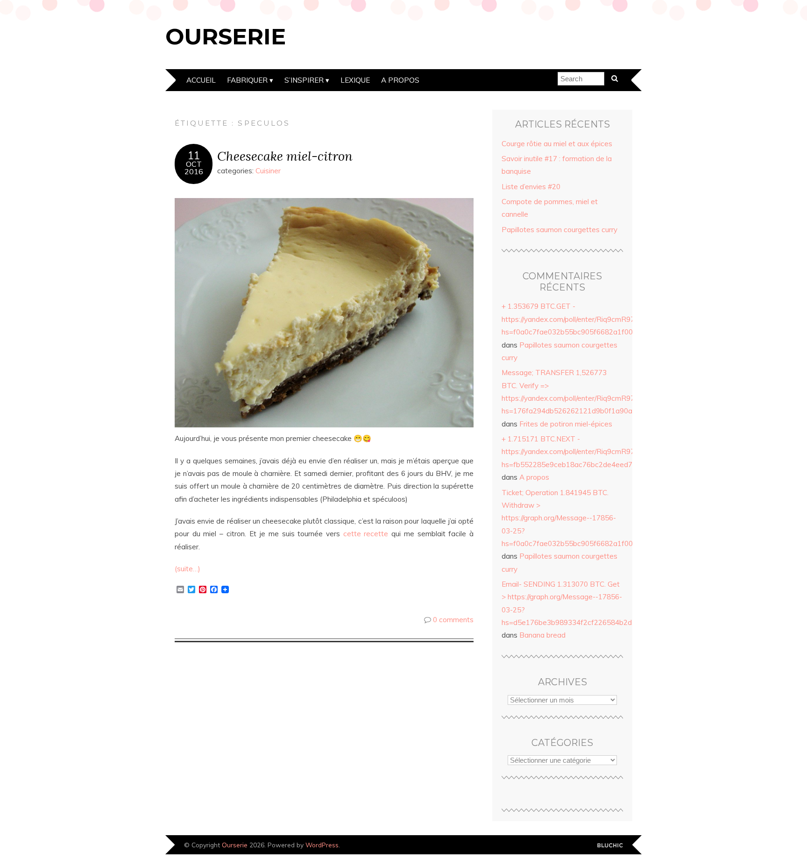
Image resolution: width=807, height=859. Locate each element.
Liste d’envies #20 (531, 186)
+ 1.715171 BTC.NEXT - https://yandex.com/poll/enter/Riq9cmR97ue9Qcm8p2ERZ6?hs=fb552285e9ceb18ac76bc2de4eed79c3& (599, 451)
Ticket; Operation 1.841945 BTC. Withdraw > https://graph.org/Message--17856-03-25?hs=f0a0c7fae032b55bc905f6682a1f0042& (574, 518)
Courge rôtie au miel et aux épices (557, 143)
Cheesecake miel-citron (285, 156)
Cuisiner (268, 170)
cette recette (366, 533)
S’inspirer (304, 80)
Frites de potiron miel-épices (565, 423)
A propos (400, 80)
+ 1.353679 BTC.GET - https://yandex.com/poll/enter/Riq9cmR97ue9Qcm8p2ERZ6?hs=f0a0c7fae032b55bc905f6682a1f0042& (599, 319)
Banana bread (542, 635)
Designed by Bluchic (610, 845)
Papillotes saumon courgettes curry (559, 229)
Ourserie (225, 36)
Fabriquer (247, 80)
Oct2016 (193, 167)
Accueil (201, 80)
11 (194, 155)
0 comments (453, 619)
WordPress (322, 845)
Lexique (355, 80)
